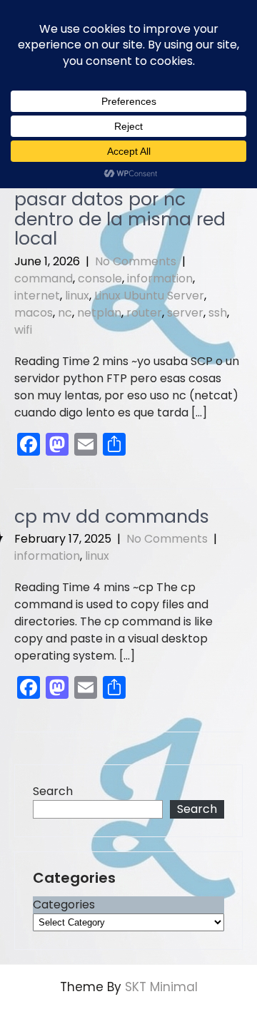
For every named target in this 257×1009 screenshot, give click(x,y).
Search (53, 791)
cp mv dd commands (111, 516)
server (185, 312)
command (43, 278)
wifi (23, 330)
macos (33, 312)
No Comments (135, 261)
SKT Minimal (161, 986)
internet (37, 295)
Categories (64, 904)
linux (77, 295)
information (160, 278)
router (144, 312)
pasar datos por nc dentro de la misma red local (120, 219)
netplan (99, 312)
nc (65, 312)
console (100, 278)
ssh (217, 312)
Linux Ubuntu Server (149, 295)
